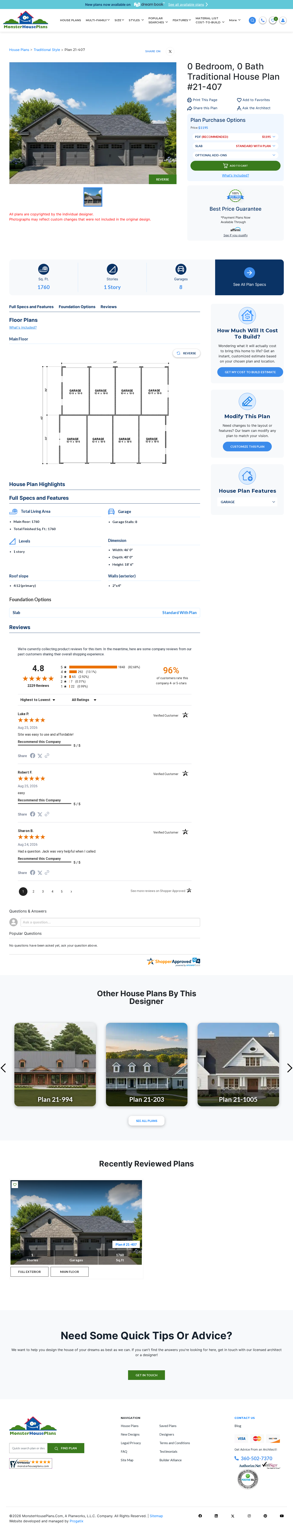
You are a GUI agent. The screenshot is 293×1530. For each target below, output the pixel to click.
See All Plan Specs (249, 284)
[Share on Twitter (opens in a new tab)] (39, 756)
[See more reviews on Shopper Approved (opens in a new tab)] (47, 756)
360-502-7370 (256, 1458)
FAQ (124, 1451)
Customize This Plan (247, 446)
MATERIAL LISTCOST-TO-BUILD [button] (208, 20)
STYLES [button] (135, 20)
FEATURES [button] (180, 20)
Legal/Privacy (131, 1443)
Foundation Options (77, 306)
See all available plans (186, 4)
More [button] (233, 20)
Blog (237, 1426)
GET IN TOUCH (146, 1375)
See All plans (146, 1121)
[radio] (105, 667)
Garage (228, 502)
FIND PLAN (68, 1448)
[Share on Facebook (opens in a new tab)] (32, 756)
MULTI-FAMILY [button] (96, 20)
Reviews (109, 306)
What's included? (23, 327)
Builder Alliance (170, 1460)
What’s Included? (235, 175)
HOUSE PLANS (70, 20)
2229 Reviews (43, 686)
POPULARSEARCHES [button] (156, 20)
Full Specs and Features (31, 306)
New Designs (130, 1434)
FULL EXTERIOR (29, 1272)
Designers (166, 1434)
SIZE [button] (118, 20)
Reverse (162, 179)
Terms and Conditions (174, 1443)
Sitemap (156, 1516)
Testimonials (168, 1451)
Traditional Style (47, 50)
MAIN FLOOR (69, 1272)
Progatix (76, 1521)
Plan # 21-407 (126, 1244)
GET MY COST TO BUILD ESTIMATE (250, 372)
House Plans (19, 50)
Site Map (127, 1460)
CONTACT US (244, 1418)
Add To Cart (239, 165)
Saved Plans (168, 1426)
